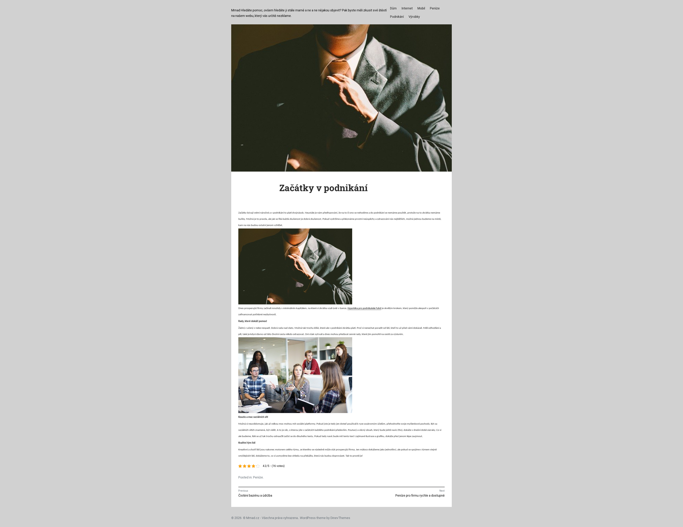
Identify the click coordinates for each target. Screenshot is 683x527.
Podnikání (397, 16)
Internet (407, 8)
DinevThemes (340, 518)
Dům (393, 8)
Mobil (421, 8)
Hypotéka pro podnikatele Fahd (364, 308)
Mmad (235, 10)
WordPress (308, 518)
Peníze (435, 8)
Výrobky (414, 16)
